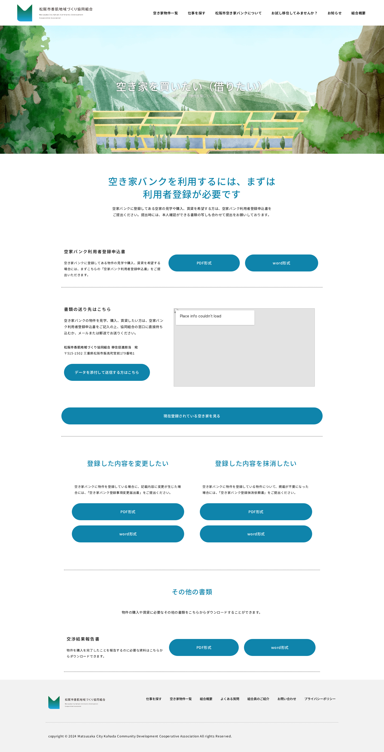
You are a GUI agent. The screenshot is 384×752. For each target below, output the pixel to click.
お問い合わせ (286, 698)
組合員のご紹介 (258, 698)
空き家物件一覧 (165, 12)
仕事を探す (197, 12)
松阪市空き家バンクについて (238, 12)
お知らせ (335, 12)
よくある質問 (229, 698)
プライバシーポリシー (320, 698)
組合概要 (358, 12)
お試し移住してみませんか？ (294, 12)
